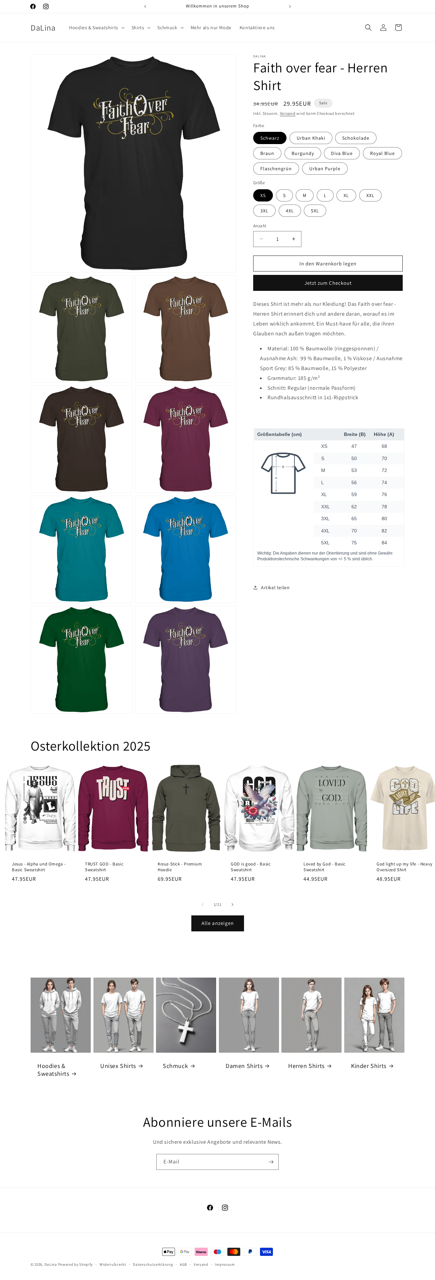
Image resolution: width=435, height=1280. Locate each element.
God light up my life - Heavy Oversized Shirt (405, 867)
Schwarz (269, 138)
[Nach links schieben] (202, 904)
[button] (96, 27)
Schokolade (355, 138)
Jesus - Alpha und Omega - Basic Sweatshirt (39, 867)
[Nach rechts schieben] (232, 904)
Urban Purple (325, 168)
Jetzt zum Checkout (328, 283)
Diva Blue (342, 153)
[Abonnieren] (270, 1162)
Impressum (224, 1264)
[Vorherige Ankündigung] (145, 6)
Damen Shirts (244, 1066)
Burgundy (303, 153)
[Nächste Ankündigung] (289, 6)
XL (346, 195)
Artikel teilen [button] (275, 587)
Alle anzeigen (218, 923)
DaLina (51, 1264)
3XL (264, 210)
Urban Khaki (311, 138)
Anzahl (259, 225)
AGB (183, 1264)
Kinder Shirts (368, 1066)
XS (263, 195)
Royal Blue (382, 153)
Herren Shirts (306, 1066)
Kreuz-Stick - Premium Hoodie (180, 867)
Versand (288, 113)
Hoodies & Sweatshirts (53, 1069)
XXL (370, 195)
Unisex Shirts (118, 1066)
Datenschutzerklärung (153, 1264)
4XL (290, 210)
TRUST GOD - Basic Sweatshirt (104, 867)
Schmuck (175, 1066)
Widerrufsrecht (113, 1264)
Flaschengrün (276, 168)
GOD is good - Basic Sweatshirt (251, 867)
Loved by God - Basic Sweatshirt (324, 867)
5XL (315, 210)
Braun (267, 153)
